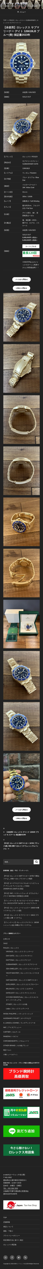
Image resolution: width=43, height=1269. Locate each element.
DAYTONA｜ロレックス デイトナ (18, 960)
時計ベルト (7, 1050)
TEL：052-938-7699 (10, 1188)
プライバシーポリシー (11, 1235)
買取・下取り (8, 1231)
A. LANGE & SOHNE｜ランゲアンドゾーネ (19, 1023)
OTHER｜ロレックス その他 (16, 1004)
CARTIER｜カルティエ (12, 1032)
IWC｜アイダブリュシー (12, 1027)
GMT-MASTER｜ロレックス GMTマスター (22, 980)
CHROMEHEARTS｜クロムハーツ (16, 1041)
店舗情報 (6, 1222)
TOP (5, 1217)
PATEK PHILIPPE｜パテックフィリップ (18, 1014)
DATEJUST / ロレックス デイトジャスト (21, 993)
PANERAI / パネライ (10, 1036)
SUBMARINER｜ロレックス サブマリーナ (21, 964)
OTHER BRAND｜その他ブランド (16, 1045)
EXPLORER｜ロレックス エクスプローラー (22, 984)
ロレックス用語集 (10, 1245)
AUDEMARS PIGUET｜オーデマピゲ (17, 1018)
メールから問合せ (21, 279)
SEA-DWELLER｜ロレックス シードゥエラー (23, 969)
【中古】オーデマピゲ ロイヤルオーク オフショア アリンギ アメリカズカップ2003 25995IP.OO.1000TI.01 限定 (21, 886)
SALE (5, 943)
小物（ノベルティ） (10, 1054)
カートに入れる (30, 246)
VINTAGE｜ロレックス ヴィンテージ (19, 951)
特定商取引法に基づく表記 (13, 1240)
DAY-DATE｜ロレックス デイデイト (19, 956)
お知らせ (6, 939)
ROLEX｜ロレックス (11, 948)
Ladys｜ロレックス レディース (17, 1009)
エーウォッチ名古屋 (15, 3)
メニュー (23, 12)
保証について (8, 1227)
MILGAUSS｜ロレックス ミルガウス (19, 989)
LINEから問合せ (21, 288)
